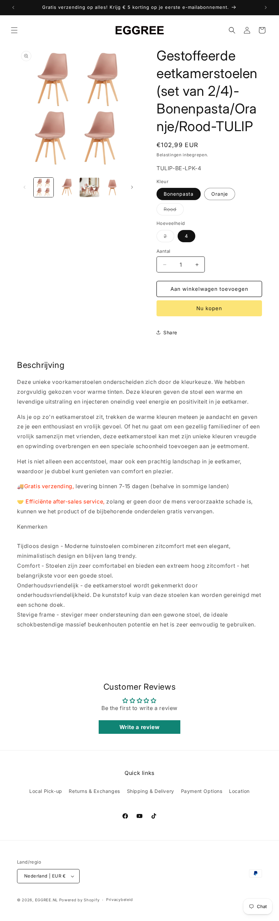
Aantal (163, 251)
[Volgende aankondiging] (265, 7)
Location (239, 791)
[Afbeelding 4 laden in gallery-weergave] (112, 187)
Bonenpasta (179, 194)
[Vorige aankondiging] (13, 7)
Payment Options (202, 791)
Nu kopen (209, 308)
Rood (174, 210)
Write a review (139, 727)
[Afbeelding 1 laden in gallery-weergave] (43, 187)
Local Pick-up (45, 791)
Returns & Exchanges (94, 791)
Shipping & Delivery (150, 791)
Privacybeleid (119, 899)
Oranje (219, 194)
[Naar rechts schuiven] (132, 187)
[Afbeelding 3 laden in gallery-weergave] (89, 187)
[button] (14, 30)
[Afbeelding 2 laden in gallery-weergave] (67, 187)
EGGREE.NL (46, 900)
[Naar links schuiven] (24, 187)
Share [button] (170, 332)
